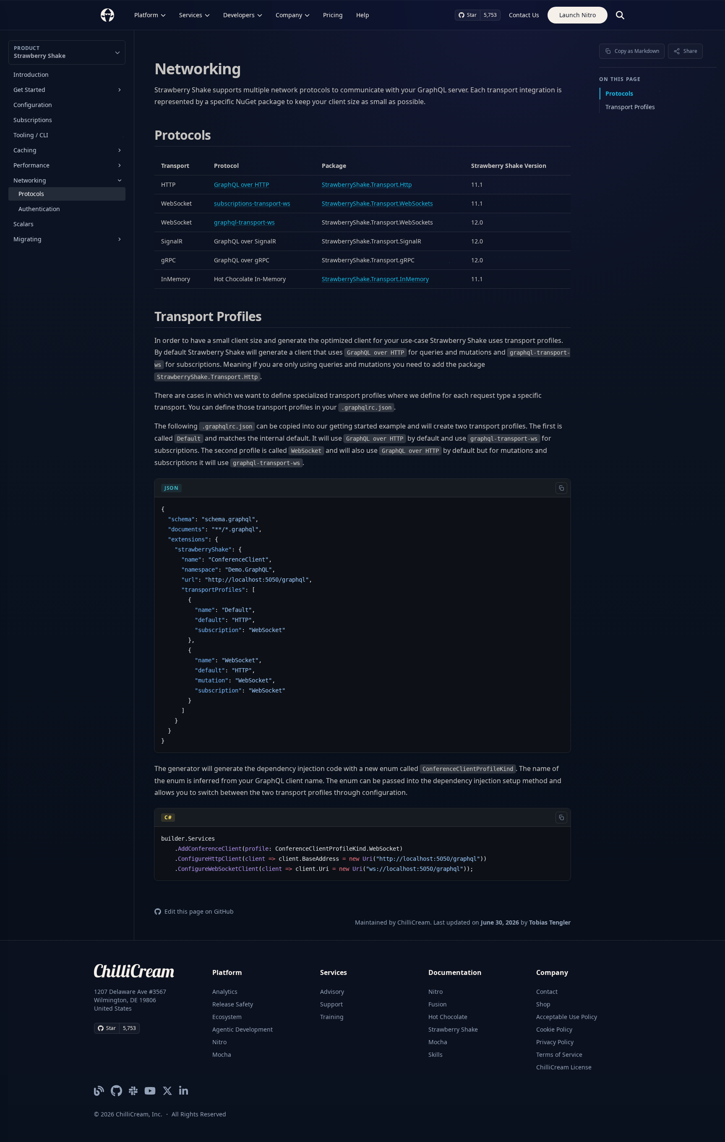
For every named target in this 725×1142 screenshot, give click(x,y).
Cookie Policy (554, 1029)
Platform (146, 15)
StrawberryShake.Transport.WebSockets (377, 203)
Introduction (31, 74)
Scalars (23, 224)
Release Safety (232, 1004)
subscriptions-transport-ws (252, 203)
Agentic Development (242, 1029)
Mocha (221, 1054)
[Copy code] (561, 488)
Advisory (332, 992)
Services (190, 15)
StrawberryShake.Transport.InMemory (375, 279)
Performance (31, 165)
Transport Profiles (630, 107)
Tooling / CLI (30, 135)
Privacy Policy (555, 1042)
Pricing (333, 15)
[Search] (620, 15)
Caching (25, 150)
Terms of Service (559, 1054)
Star (472, 14)
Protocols (31, 194)
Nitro (219, 1042)
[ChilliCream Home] (107, 15)
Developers (239, 15)
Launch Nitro (577, 15)
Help (362, 15)
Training (332, 1017)
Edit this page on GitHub (199, 911)
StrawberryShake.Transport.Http (367, 184)
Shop (543, 1004)
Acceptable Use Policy (566, 1017)
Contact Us (524, 15)
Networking (29, 180)
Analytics (224, 992)
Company (289, 15)
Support (331, 1004)
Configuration (32, 105)
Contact (547, 992)
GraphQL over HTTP (241, 184)
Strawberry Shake (453, 1029)
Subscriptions (32, 120)
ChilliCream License (564, 1067)
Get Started (29, 90)
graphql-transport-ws (244, 222)
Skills (435, 1054)
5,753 (490, 14)
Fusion (437, 1004)
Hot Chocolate (447, 1017)
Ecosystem (227, 1017)
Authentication (39, 209)
